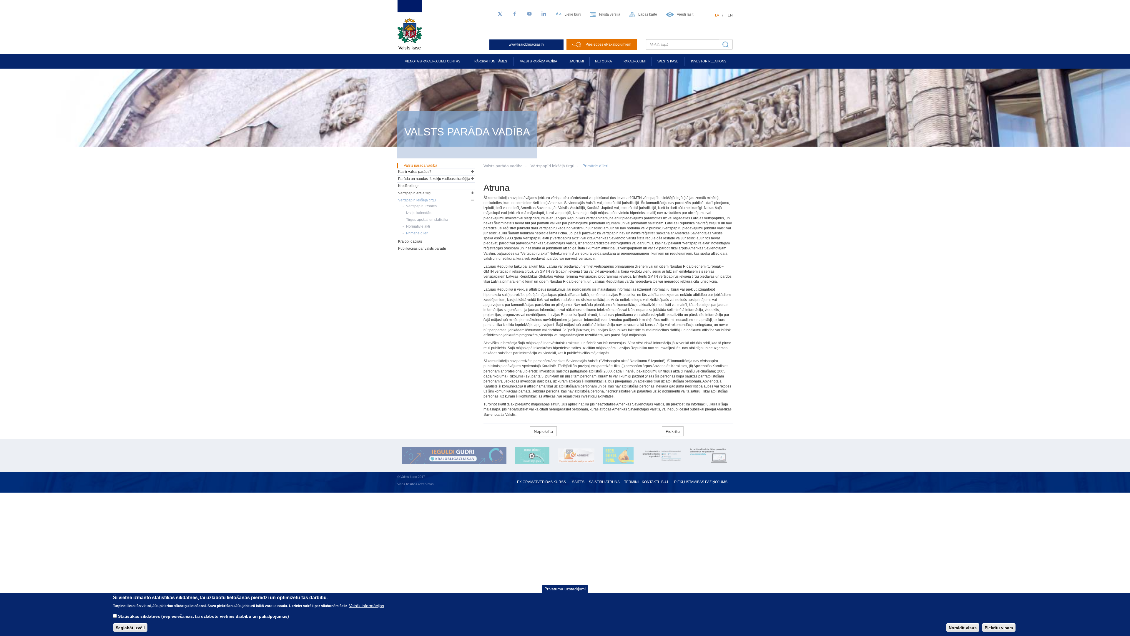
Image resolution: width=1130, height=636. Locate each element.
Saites (578, 482)
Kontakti (650, 482)
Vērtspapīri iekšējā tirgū (552, 165)
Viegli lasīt (685, 14)
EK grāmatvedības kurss (541, 482)
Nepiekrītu (543, 431)
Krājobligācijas (410, 241)
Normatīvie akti (418, 226)
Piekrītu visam (999, 627)
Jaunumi (576, 61)
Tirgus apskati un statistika (427, 220)
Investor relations (708, 61)
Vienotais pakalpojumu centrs (432, 61)
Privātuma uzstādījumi (565, 589)
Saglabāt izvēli (130, 627)
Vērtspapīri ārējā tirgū (415, 193)
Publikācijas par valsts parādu (422, 248)
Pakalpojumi (635, 61)
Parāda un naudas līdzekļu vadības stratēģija (434, 179)
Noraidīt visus (963, 627)
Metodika (603, 61)
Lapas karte (647, 14)
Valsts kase (667, 61)
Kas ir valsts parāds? (414, 172)
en (730, 15)
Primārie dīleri (595, 165)
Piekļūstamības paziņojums (700, 482)
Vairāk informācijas (366, 605)
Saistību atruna (604, 482)
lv (717, 15)
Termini (631, 482)
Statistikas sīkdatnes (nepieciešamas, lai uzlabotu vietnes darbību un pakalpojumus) (203, 616)
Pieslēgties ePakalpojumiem (608, 44)
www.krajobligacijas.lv (526, 44)
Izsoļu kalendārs (419, 213)
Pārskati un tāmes (490, 61)
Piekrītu (673, 431)
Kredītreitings (408, 186)
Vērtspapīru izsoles (421, 206)
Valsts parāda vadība (538, 61)
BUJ (664, 482)
